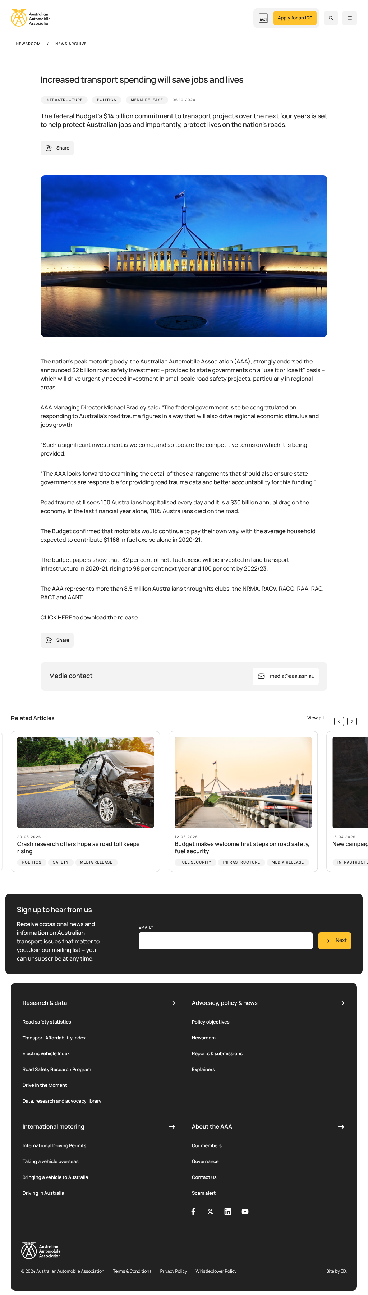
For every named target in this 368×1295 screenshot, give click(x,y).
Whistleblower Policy (216, 1271)
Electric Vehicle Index (46, 1053)
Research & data (45, 1003)
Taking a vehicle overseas (51, 1161)
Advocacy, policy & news (225, 1003)
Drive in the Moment (45, 1085)
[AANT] (263, 18)
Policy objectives (211, 1022)
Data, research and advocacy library (62, 1101)
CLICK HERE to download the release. (90, 617)
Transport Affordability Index (54, 1037)
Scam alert (204, 1193)
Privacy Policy (173, 1271)
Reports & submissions (217, 1053)
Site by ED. (336, 1271)
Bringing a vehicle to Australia (55, 1177)
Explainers (203, 1069)
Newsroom (204, 1037)
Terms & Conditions (132, 1271)
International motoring (53, 1126)
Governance (205, 1161)
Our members (207, 1145)
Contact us (204, 1177)
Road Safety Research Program (57, 1069)
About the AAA (212, 1126)
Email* (146, 927)
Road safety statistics (47, 1022)
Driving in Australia (43, 1193)
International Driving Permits (55, 1145)
